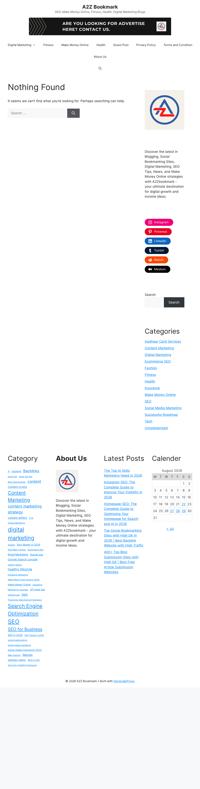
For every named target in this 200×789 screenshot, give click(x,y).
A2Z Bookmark (100, 7)
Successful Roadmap (161, 415)
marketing (37, 585)
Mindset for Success (18, 589)
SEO (148, 401)
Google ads (36, 554)
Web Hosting (14, 655)
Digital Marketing (19, 45)
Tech (148, 421)
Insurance (152, 388)
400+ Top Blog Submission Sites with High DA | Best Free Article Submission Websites (121, 562)
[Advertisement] (100, 737)
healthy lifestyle (20, 569)
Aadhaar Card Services (163, 341)
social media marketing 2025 (25, 649)
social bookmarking (17, 640)
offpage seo (14, 595)
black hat (12, 476)
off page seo (37, 589)
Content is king (17, 486)
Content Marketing (159, 348)
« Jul (170, 529)
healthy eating (15, 565)
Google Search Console (23, 559)
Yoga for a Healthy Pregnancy (22, 665)
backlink (16, 471)
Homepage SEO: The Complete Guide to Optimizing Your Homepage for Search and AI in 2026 (121, 514)
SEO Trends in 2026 (34, 635)
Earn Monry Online (17, 550)
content (34, 481)
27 (172, 511)
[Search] (73, 113)
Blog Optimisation (17, 482)
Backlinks (31, 471)
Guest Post (121, 45)
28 (178, 511)
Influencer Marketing (18, 575)
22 (184, 504)
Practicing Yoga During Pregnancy (25, 600)
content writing (17, 517)
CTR (31, 518)
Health (100, 45)
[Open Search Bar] (100, 68)
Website (27, 655)
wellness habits (17, 659)
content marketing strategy (25, 509)
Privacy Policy (146, 45)
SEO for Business (25, 629)
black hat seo (25, 476)
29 (184, 511)
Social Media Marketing (163, 408)
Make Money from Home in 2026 (23, 579)
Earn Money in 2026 (28, 544)
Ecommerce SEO (158, 361)
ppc (25, 594)
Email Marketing (18, 554)
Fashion (151, 368)
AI (9, 471)
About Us (100, 57)
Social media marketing (19, 645)
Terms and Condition (177, 45)
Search (150, 295)
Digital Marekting (16, 523)
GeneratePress (124, 681)
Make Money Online (75, 45)
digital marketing (21, 533)
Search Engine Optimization (25, 610)
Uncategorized (156, 428)
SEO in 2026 (15, 635)
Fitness (48, 45)
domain (11, 545)
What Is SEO (34, 660)
